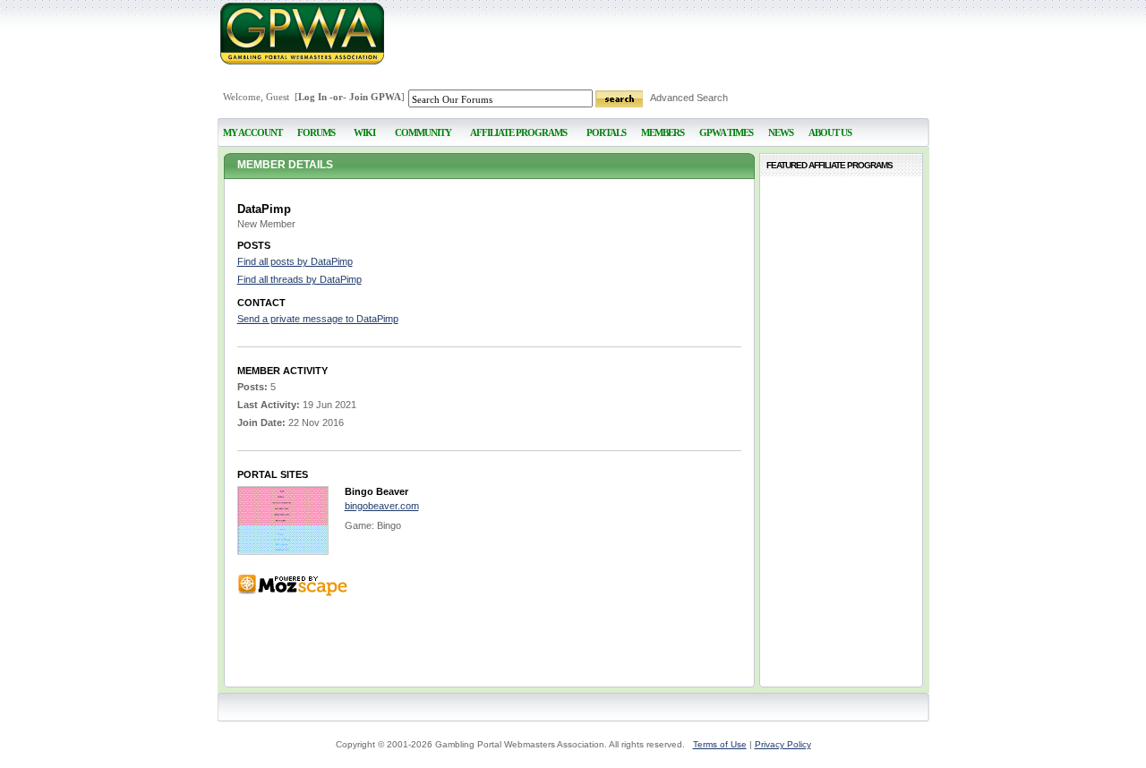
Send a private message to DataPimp (317, 318)
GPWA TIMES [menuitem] (726, 132)
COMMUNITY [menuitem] (423, 132)
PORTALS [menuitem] (606, 132)
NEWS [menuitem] (780, 132)
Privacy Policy (783, 744)
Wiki (364, 132)
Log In (312, 96)
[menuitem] (365, 125)
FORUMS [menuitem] (316, 132)
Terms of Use (720, 744)
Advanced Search (689, 97)
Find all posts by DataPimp (295, 261)
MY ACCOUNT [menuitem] (252, 132)
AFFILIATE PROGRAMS (518, 132)
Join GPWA (375, 96)
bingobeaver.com (382, 505)
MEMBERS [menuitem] (662, 132)
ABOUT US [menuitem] (829, 132)
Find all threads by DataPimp (299, 279)
